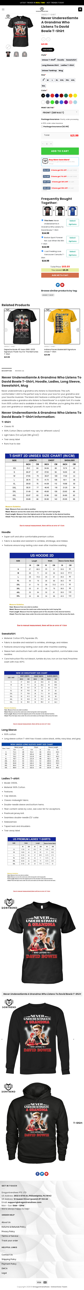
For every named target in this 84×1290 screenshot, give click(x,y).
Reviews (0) (19, 371)
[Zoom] (8, 47)
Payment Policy (9, 1263)
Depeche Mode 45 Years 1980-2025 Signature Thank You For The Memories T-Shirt (21, 351)
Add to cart (60, 151)
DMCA (4, 1268)
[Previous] (8, 31)
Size (43, 75)
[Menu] (3, 9)
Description (7, 371)
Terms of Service (10, 1236)
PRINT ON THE (47, 107)
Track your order (10, 1240)
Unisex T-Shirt (48, 14)
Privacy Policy (8, 1231)
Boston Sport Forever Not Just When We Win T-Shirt (52, 240)
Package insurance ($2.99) (56, 126)
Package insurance (50, 119)
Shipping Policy (9, 1259)
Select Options (73, 223)
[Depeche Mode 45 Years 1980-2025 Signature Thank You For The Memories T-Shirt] (22, 326)
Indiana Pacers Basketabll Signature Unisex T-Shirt (60, 350)
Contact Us (7, 1254)
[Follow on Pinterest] (62, 285)
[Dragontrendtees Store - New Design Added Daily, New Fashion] (42, 9)
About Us (6, 1222)
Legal (4, 1273)
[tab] (7, 370)
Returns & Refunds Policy (14, 1226)
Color (44, 90)
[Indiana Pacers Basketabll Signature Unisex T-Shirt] (62, 326)
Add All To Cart (60, 275)
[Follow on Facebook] (38, 1174)
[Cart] (80, 9)
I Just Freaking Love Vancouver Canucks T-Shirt (52, 254)
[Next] (32, 31)
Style (44, 55)
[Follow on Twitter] (58, 285)
